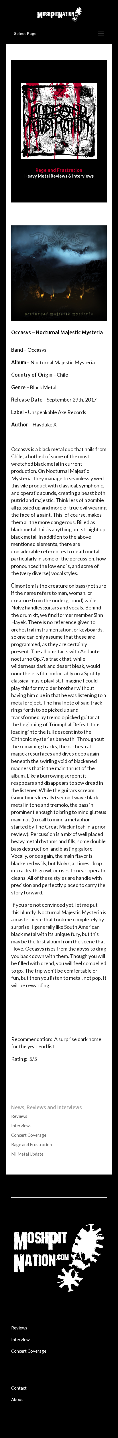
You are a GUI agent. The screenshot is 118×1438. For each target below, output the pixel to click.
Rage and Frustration (31, 1144)
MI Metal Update (27, 1153)
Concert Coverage (28, 1135)
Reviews (19, 1116)
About (17, 1399)
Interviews (21, 1125)
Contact (19, 1387)
